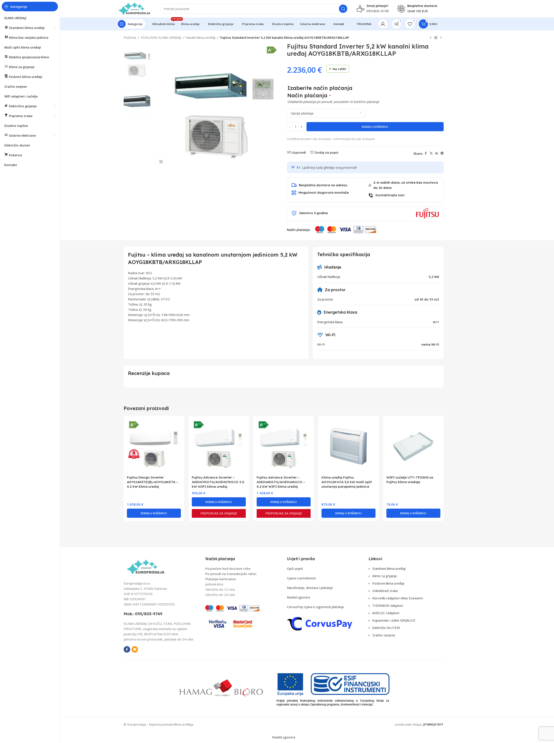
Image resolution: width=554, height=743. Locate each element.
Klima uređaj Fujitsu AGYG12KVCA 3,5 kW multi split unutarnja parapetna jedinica (347, 482)
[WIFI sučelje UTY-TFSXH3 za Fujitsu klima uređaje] (413, 446)
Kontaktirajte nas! (390, 195)
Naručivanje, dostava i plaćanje (310, 587)
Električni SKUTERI (386, 627)
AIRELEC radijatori (385, 613)
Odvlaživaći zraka (385, 590)
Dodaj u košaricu (375, 127)
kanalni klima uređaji (201, 37)
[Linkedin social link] (436, 153)
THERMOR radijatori (387, 605)
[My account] (383, 24)
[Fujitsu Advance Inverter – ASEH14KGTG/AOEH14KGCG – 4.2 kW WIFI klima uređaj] (284, 446)
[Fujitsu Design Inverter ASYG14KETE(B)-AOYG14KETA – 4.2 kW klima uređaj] (154, 446)
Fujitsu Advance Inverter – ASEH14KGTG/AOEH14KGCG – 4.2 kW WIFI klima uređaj (281, 482)
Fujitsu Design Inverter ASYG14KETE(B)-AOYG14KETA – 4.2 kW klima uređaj (152, 482)
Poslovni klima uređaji (388, 583)
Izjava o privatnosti (301, 578)
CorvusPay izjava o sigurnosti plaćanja (315, 607)
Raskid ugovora (298, 597)
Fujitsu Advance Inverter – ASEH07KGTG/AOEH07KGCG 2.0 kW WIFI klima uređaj (218, 482)
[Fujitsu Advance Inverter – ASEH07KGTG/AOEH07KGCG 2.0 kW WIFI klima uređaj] (219, 446)
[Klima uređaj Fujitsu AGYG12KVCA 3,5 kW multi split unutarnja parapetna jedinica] (349, 446)
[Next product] (441, 37)
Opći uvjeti (295, 568)
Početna (130, 37)
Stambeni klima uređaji (389, 568)
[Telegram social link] (442, 153)
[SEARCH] (343, 9)
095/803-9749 (378, 11)
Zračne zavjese (383, 635)
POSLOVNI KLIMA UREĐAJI (161, 37)
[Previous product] (430, 37)
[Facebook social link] (425, 153)
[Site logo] (134, 8)
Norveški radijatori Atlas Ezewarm (397, 598)
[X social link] (431, 153)
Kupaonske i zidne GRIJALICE (393, 620)
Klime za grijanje (384, 576)
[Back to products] (435, 37)
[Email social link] (134, 649)
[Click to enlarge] (161, 161)
